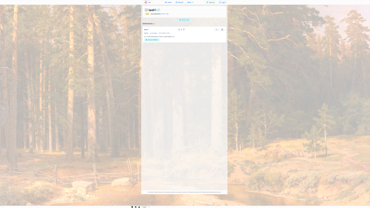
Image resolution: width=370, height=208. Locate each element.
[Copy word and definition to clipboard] (222, 29)
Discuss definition (153, 40)
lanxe (163, 14)
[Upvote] (179, 29)
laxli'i (146, 30)
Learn (170, 2)
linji (167, 14)
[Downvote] (183, 29)
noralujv (154, 33)
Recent (180, 2)
